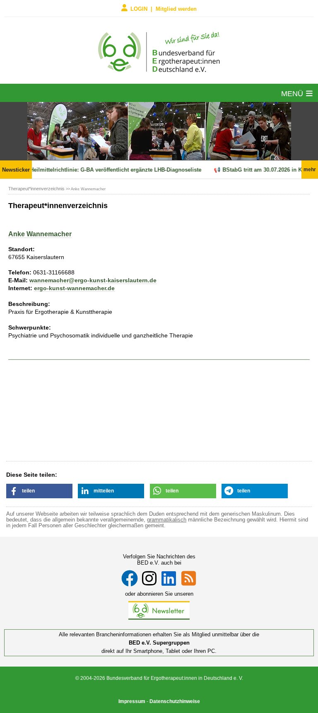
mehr (310, 169)
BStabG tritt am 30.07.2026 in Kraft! (263, 170)
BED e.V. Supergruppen (159, 643)
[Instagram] (149, 578)
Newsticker (16, 170)
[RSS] (188, 578)
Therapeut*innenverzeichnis (36, 188)
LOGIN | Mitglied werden (163, 8)
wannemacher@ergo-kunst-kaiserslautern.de (93, 280)
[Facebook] (129, 578)
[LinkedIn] (168, 578)
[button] (39, 491)
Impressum (131, 701)
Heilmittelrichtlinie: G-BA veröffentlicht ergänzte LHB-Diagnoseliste (112, 170)
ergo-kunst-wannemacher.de (74, 288)
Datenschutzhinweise (174, 701)
